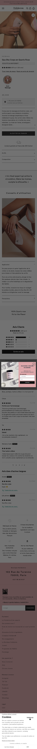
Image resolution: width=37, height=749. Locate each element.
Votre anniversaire (23, 374)
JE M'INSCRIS (27, 382)
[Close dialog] (33, 364)
